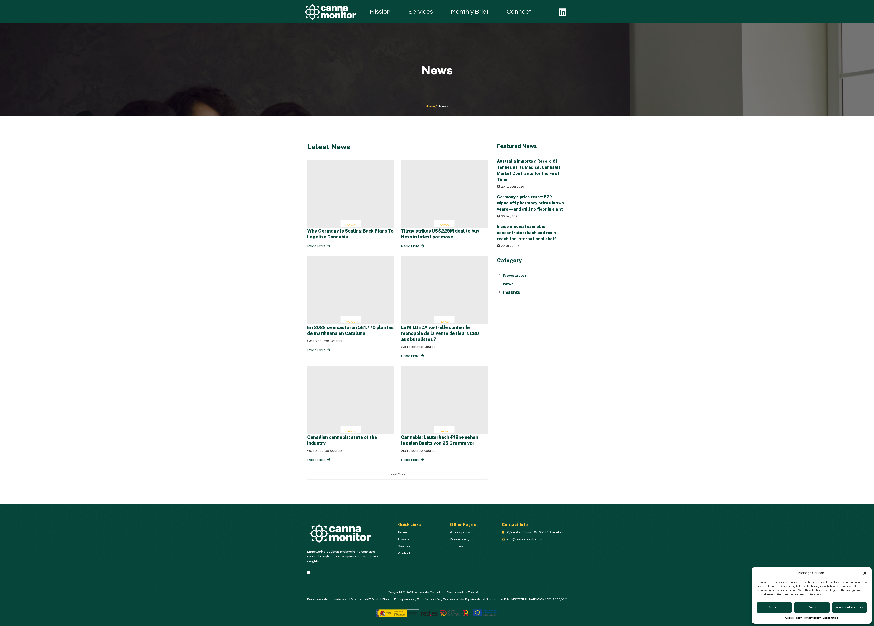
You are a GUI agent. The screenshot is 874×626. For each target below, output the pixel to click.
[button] (865, 573)
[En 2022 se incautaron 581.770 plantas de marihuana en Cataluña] (350, 290)
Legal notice (830, 617)
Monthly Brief (470, 11)
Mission (380, 11)
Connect (519, 11)
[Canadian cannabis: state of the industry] (350, 400)
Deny (812, 607)
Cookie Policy (793, 617)
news (350, 225)
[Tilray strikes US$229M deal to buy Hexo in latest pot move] (444, 194)
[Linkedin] (562, 12)
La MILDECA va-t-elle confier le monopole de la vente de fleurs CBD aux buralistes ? (440, 333)
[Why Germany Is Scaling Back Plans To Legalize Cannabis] (350, 194)
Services (421, 11)
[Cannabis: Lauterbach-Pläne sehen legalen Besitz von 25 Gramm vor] (444, 400)
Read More (316, 246)
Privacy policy (812, 617)
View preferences (849, 607)
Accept (774, 607)
